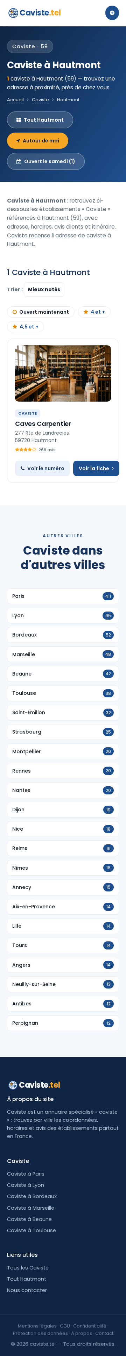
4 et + (98, 311)
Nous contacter (27, 1290)
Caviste (40, 12)
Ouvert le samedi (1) (49, 161)
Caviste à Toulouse (31, 1230)
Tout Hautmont (44, 119)
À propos (81, 1333)
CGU (65, 1326)
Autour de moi (41, 140)
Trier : (15, 289)
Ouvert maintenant (44, 311)
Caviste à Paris (25, 1173)
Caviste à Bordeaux (32, 1196)
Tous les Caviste (28, 1267)
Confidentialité (89, 1326)
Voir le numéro (45, 468)
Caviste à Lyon (25, 1185)
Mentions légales (37, 1326)
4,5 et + (29, 326)
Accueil (15, 99)
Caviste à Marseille (30, 1207)
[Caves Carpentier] (63, 373)
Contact (104, 1333)
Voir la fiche (94, 468)
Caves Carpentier (43, 423)
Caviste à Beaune (29, 1219)
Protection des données (40, 1333)
